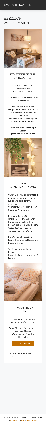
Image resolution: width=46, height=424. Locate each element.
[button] (41, 5)
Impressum (15, 420)
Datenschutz (32, 420)
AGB (23, 420)
